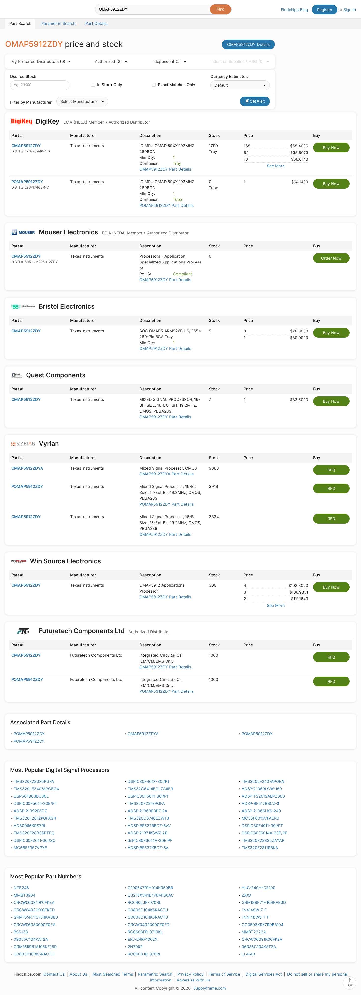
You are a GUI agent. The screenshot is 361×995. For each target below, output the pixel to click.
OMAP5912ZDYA (27, 468)
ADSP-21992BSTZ (30, 810)
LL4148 (248, 954)
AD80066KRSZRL (30, 825)
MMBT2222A (254, 931)
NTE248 (21, 887)
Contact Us (54, 974)
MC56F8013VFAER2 (260, 818)
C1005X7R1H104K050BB (150, 887)
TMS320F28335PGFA (34, 781)
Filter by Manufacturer (31, 102)
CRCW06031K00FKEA (262, 939)
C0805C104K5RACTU (148, 909)
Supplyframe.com (209, 988)
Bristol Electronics (66, 306)
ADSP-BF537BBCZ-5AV (149, 825)
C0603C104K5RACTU (148, 917)
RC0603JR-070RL (144, 954)
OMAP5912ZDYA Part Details (166, 473)
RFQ (331, 470)
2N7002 (135, 946)
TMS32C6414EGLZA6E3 (150, 788)
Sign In (349, 9)
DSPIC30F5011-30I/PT (148, 796)
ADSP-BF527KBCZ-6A (148, 847)
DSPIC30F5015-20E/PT (35, 803)
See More (276, 165)
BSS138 (21, 931)
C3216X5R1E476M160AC (151, 895)
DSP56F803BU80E (31, 796)
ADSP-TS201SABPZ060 (263, 796)
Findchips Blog (294, 9)
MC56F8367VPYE (30, 847)
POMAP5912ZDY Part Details (166, 205)
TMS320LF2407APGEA (263, 781)
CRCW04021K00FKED (34, 909)
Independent (166, 61)
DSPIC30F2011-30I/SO (35, 840)
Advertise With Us (193, 980)
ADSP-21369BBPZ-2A (147, 810)
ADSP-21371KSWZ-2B (147, 832)
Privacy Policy (190, 974)
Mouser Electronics (113, 232)
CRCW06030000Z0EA (35, 924)
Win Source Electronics (65, 561)
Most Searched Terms (112, 974)
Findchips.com (21, 10)
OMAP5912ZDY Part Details (165, 169)
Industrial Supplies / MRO (237, 61)
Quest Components (56, 375)
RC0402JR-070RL (144, 902)
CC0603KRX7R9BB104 (262, 924)
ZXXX (246, 895)
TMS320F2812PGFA (146, 803)
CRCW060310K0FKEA (34, 902)
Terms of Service (224, 974)
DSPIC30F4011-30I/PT (262, 825)
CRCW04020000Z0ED (149, 924)
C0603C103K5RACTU (34, 954)
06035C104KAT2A (259, 946)
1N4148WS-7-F (255, 917)
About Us (78, 974)
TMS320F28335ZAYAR (263, 840)
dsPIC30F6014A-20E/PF (150, 840)
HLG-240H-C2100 (258, 887)
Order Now (331, 258)
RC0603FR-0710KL (145, 931)
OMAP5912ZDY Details (248, 44)
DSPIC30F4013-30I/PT (149, 781)
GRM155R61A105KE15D (35, 946)
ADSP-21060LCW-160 (262, 788)
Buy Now (331, 147)
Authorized (108, 61)
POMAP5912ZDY (27, 181)
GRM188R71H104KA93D (264, 902)
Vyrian (48, 443)
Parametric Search (155, 974)
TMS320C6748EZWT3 (148, 818)
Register (324, 9)
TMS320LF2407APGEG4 (36, 788)
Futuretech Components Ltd (103, 631)
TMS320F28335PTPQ (34, 832)
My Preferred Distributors (38, 61)
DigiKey (92, 121)
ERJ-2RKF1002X (142, 939)
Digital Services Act (263, 974)
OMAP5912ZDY (26, 145)
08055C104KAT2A (31, 939)
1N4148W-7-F (254, 909)
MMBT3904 (24, 895)
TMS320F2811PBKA (260, 847)
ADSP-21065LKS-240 (261, 810)
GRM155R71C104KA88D (36, 917)
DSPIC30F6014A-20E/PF (264, 832)
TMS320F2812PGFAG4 (35, 818)
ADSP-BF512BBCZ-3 (260, 803)
